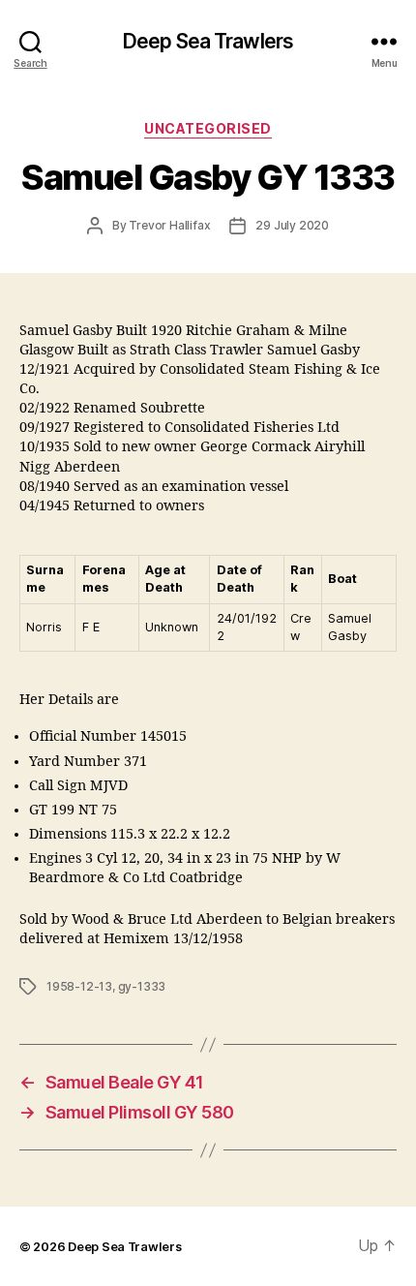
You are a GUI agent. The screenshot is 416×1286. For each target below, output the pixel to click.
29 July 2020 (292, 225)
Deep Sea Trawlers (208, 41)
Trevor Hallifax (169, 225)
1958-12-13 (79, 986)
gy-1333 (142, 986)
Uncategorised (208, 128)
